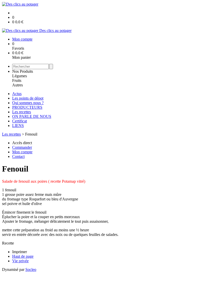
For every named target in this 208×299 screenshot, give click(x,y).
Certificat (19, 121)
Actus (17, 93)
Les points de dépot (27, 98)
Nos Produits (22, 71)
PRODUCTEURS (27, 107)
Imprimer (19, 252)
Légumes (19, 76)
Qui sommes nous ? (28, 103)
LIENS (18, 125)
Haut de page (22, 256)
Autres (17, 85)
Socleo (30, 269)
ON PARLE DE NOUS (31, 116)
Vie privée (20, 261)
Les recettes (21, 112)
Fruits (16, 80)
